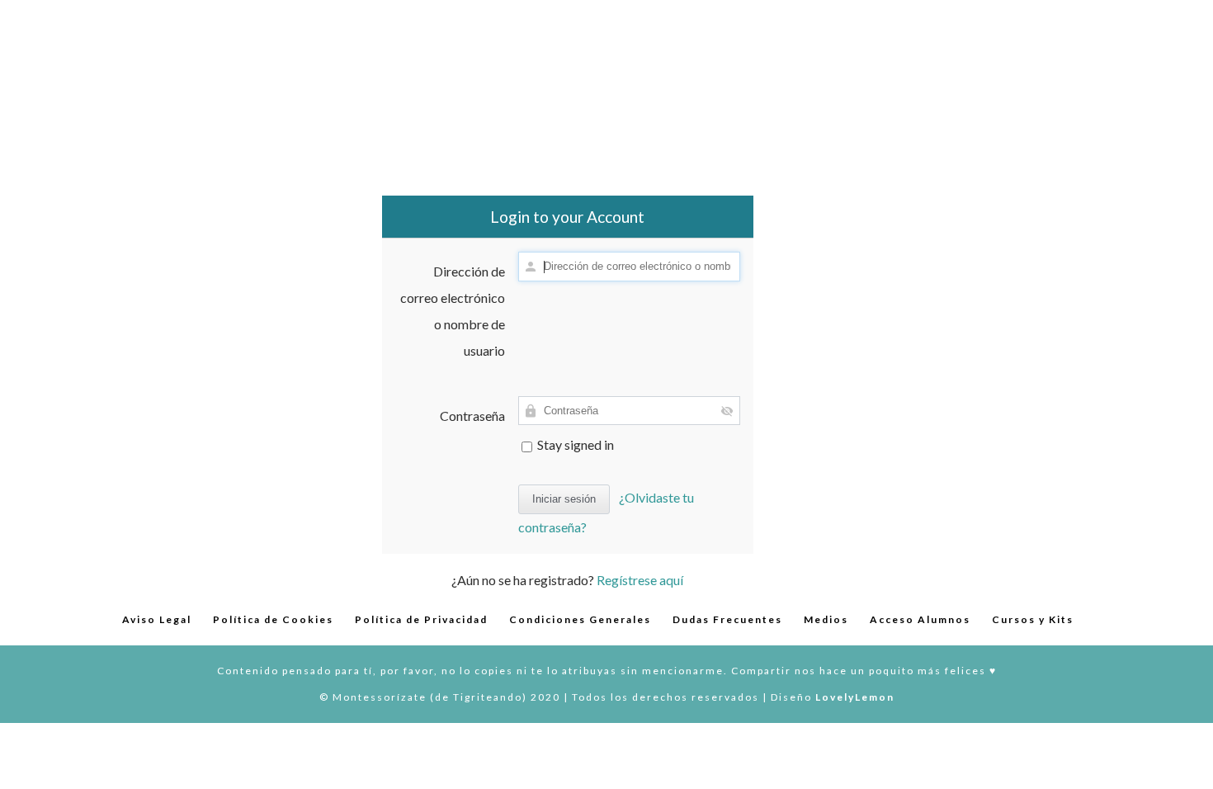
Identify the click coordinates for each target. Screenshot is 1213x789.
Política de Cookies (273, 619)
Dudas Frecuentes (727, 619)
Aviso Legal (156, 619)
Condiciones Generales (580, 619)
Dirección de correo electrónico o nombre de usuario (452, 310)
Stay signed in (574, 444)
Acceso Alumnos (920, 619)
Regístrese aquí (640, 580)
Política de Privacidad (421, 619)
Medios (826, 619)
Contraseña (472, 415)
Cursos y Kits (1033, 619)
